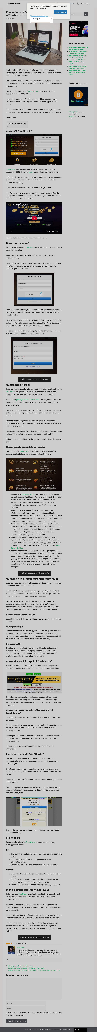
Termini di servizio (67, 1029)
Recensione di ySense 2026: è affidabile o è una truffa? (26, 968)
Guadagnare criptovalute (16, 966)
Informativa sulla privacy (54, 1029)
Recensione (29, 966)
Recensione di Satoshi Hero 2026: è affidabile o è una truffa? (77, 62)
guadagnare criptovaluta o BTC (28, 400)
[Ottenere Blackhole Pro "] (86, 14)
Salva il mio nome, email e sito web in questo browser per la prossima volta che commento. (35, 1014)
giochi (31, 172)
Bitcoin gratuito (73, 112)
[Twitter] (8, 960)
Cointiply (71, 116)
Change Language (60, 12)
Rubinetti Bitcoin (28, 494)
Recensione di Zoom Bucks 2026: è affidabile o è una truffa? (77, 72)
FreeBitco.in (33, 91)
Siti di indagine (85, 4)
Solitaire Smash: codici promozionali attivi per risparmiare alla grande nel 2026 (34, 970)
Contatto (44, 1029)
